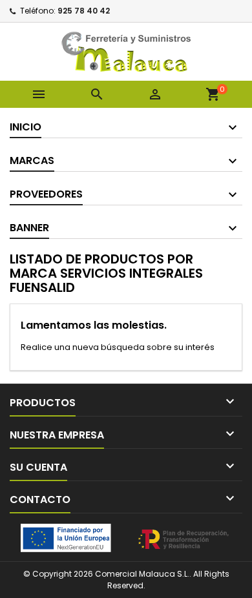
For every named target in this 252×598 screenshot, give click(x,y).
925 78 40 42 (84, 10)
